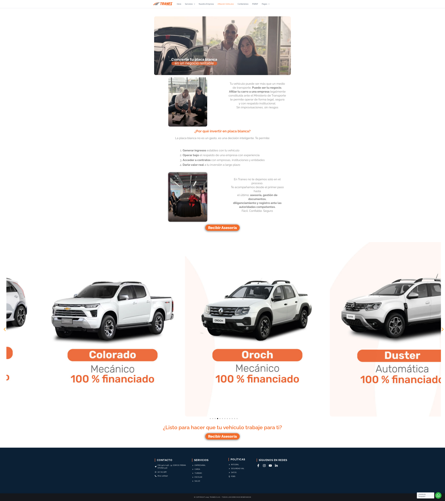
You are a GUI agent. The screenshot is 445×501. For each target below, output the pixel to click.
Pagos (264, 4)
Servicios (189, 4)
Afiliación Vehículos (226, 4)
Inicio (179, 4)
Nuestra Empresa (206, 4)
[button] (194, 4)
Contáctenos (243, 4)
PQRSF (255, 4)
